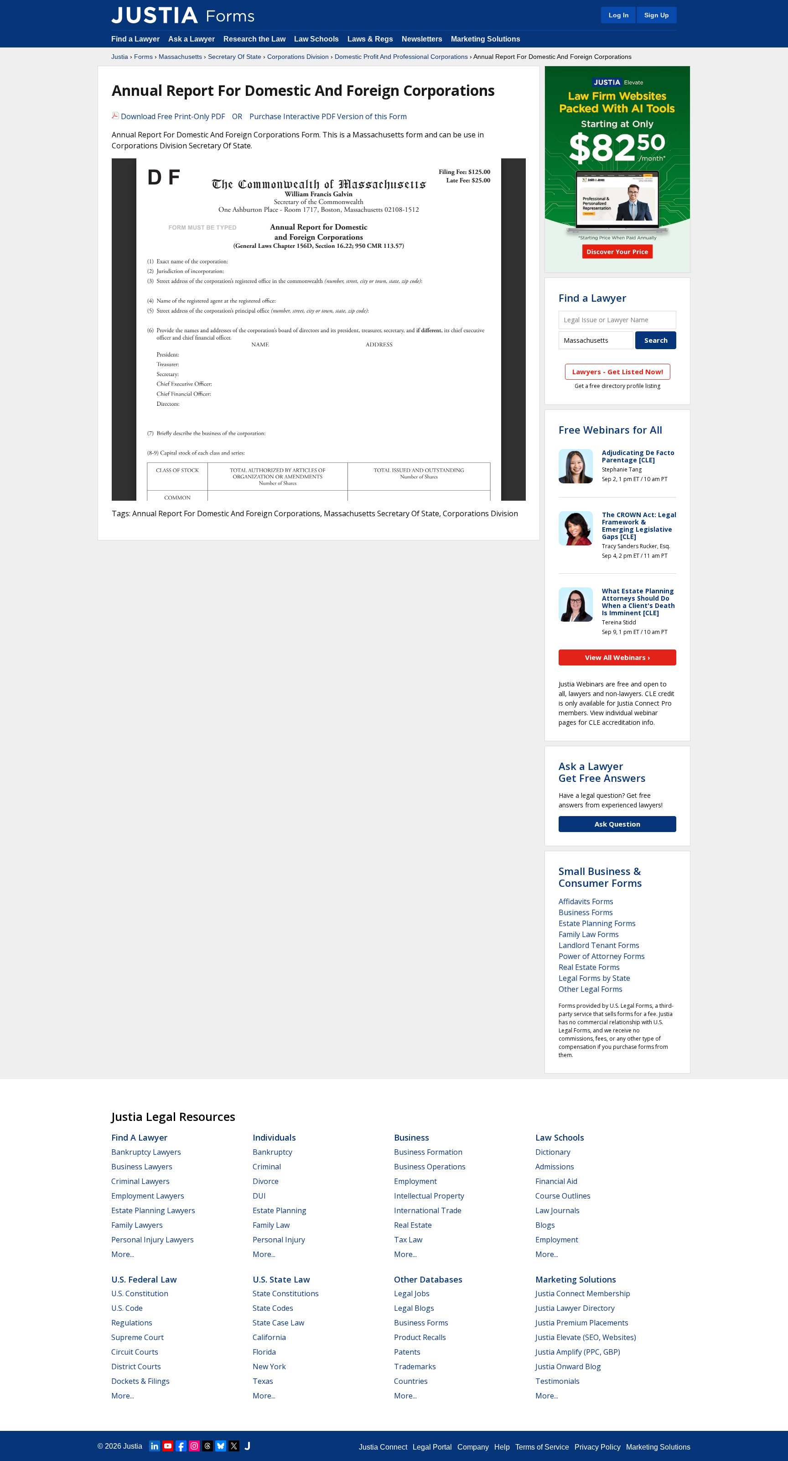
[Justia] (154, 15)
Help (502, 1447)
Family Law (271, 1225)
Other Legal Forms (590, 989)
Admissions (554, 1167)
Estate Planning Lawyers (153, 1210)
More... (122, 1254)
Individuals (274, 1137)
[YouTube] (167, 1445)
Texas (263, 1381)
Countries (411, 1381)
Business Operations (430, 1167)
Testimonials (557, 1381)
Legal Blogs (414, 1308)
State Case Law (278, 1323)
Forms (143, 56)
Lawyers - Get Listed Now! (617, 371)
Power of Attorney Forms (602, 956)
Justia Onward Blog (568, 1367)
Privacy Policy (598, 1447)
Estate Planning (279, 1210)
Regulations (131, 1323)
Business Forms (586, 912)
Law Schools (316, 39)
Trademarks (415, 1367)
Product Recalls (420, 1337)
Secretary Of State (234, 56)
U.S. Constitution (139, 1293)
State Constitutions (286, 1293)
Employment (415, 1181)
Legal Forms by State (594, 978)
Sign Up (656, 15)
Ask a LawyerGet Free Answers (602, 772)
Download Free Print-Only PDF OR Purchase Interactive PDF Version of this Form (263, 116)
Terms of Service (542, 1447)
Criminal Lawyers (140, 1181)
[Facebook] (181, 1445)
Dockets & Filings (140, 1381)
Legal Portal (432, 1447)
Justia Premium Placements (581, 1323)
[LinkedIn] (154, 1445)
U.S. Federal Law (144, 1279)
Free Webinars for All (610, 429)
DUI (259, 1196)
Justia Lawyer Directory (575, 1308)
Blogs (545, 1225)
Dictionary (552, 1152)
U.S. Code (127, 1308)
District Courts (136, 1367)
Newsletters (422, 39)
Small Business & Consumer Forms (600, 877)
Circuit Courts (134, 1352)
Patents (407, 1352)
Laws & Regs (370, 39)
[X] (233, 1445)
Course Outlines (563, 1196)
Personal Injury (279, 1240)
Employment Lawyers (147, 1196)
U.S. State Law (281, 1279)
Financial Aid (556, 1181)
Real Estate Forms (589, 967)
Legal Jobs (412, 1293)
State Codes (273, 1308)
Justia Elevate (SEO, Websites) (585, 1337)
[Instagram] (194, 1445)
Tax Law (408, 1240)
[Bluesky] (220, 1445)
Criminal (267, 1167)
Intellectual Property (429, 1196)
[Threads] (207, 1445)
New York (269, 1367)
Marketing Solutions (485, 39)
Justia (119, 56)
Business (411, 1137)
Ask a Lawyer (192, 39)
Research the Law (254, 39)
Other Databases (428, 1279)
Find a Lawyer (135, 39)
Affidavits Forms (586, 901)
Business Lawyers (141, 1167)
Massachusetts (180, 56)
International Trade (427, 1210)
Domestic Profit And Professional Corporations (401, 56)
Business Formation (428, 1152)
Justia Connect (383, 1447)
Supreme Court (137, 1337)
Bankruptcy (272, 1152)
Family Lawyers (137, 1225)
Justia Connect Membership (582, 1293)
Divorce (266, 1181)
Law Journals (557, 1210)
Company (473, 1447)
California (269, 1337)
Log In (619, 15)
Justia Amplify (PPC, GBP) (577, 1352)
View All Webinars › (617, 657)
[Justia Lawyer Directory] (247, 1445)
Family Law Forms (589, 934)
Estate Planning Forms (597, 923)
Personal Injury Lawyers (152, 1240)
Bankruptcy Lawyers (146, 1152)
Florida (264, 1352)
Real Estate (413, 1225)
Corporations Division (298, 56)
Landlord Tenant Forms (599, 945)
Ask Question (617, 823)
